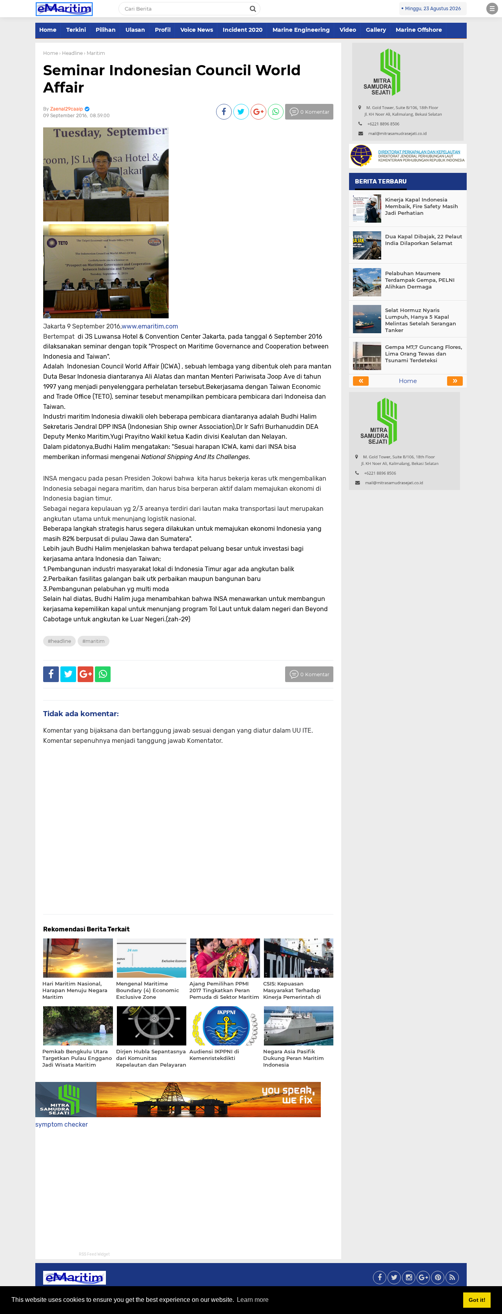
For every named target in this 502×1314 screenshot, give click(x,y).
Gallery (376, 29)
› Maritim (94, 53)
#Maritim (93, 641)
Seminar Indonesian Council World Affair (172, 79)
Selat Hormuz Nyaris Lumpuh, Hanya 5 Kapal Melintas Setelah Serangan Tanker (420, 320)
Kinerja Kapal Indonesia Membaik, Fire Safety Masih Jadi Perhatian (421, 206)
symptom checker (61, 1124)
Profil (163, 29)
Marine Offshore (419, 29)
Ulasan (135, 29)
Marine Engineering (301, 29)
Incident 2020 (243, 29)
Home (47, 29)
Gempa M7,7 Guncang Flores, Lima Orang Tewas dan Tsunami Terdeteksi (423, 353)
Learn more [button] (253, 1299)
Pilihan (106, 29)
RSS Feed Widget (94, 1254)
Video (348, 29)
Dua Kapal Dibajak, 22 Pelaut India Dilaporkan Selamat (423, 239)
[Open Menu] (492, 9)
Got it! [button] (477, 1300)
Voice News (196, 29)
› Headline (71, 53)
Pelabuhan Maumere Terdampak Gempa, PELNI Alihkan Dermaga (420, 280)
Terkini (76, 29)
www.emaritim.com (150, 326)
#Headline (59, 641)
